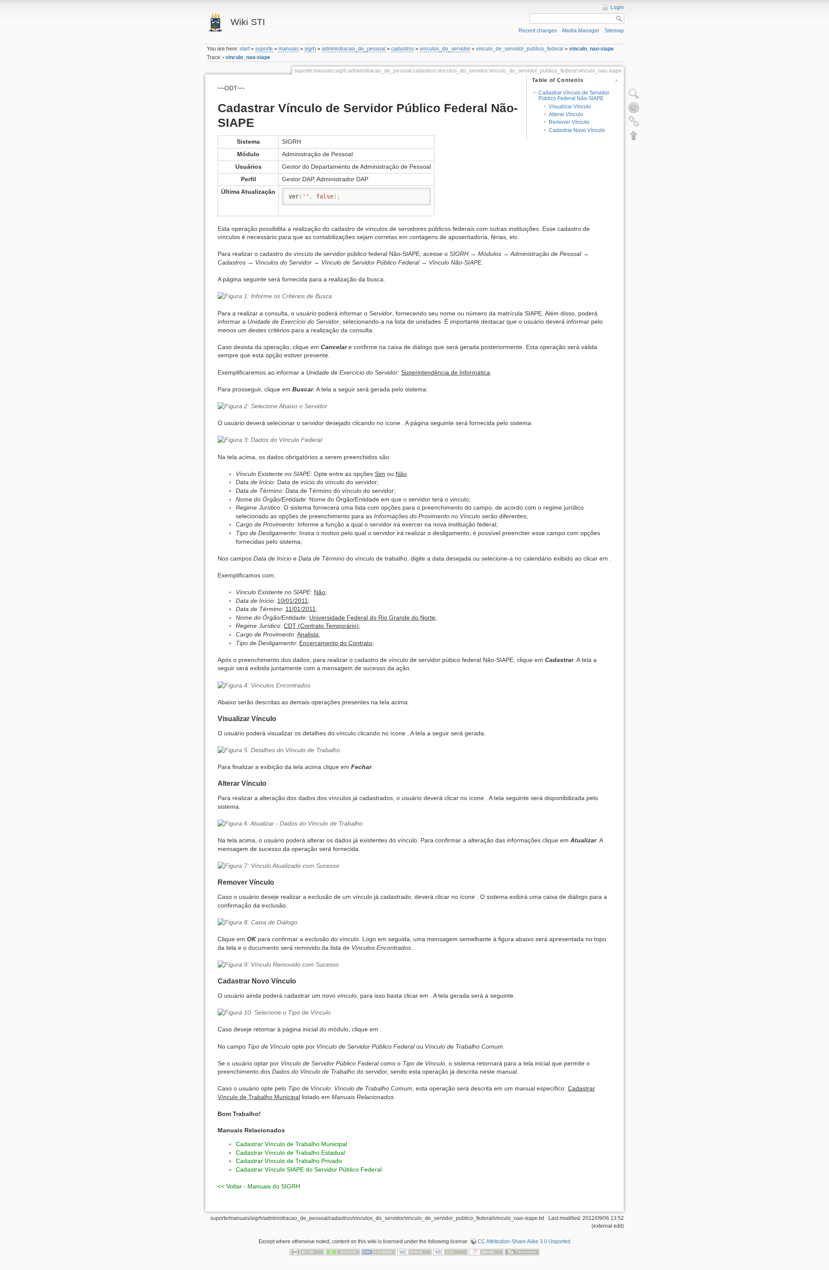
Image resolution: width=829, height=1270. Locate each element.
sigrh (310, 49)
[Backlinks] (634, 121)
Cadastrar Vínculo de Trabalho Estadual (290, 1152)
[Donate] (343, 1252)
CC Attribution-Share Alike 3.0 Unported (524, 1241)
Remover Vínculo (569, 122)
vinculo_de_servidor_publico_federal (519, 49)
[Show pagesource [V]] (634, 94)
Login (617, 7)
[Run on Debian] (486, 1252)
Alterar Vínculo (566, 114)
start (245, 49)
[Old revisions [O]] (634, 107)
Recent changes (538, 31)
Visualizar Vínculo (570, 107)
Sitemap (614, 31)
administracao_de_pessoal (354, 49)
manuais (288, 49)
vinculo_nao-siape (591, 49)
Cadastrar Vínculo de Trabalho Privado (289, 1160)
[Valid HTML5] (414, 1252)
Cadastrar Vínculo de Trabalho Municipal (291, 1144)
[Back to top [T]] (634, 135)
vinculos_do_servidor (445, 49)
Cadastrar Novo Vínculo (577, 130)
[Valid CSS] (450, 1252)
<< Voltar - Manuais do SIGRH (259, 1186)
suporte (264, 49)
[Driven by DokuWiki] (522, 1252)
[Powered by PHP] (378, 1252)
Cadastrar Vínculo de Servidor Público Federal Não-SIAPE (573, 95)
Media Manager (580, 31)
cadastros (402, 49)
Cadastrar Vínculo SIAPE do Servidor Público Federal (309, 1169)
